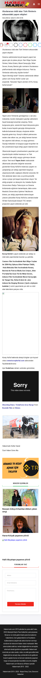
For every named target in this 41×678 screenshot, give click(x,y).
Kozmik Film (7, 408)
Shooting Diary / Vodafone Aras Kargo (18, 405)
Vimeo (17, 408)
